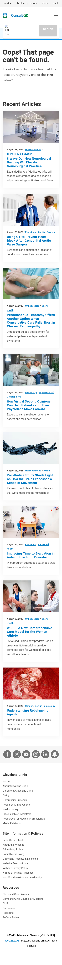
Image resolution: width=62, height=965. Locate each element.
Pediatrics (30, 232)
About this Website (13, 844)
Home (6, 781)
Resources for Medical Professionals (24, 818)
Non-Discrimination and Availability (22, 877)
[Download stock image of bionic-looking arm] (31, 448)
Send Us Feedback (13, 840)
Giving (6, 795)
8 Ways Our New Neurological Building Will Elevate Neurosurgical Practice (29, 162)
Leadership (31, 392)
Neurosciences (33, 149)
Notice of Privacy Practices (18, 872)
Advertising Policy (13, 849)
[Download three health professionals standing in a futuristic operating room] (31, 127)
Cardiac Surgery (46, 232)
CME (5, 903)
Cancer (29, 706)
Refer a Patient (11, 917)
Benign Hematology (45, 706)
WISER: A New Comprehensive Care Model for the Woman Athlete (29, 631)
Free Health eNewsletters (17, 814)
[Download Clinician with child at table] (31, 522)
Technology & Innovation (19, 154)
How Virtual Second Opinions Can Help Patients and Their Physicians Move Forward (28, 405)
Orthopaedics (32, 306)
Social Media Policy (13, 854)
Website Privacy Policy (15, 868)
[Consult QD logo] (20, 15)
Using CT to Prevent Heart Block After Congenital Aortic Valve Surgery (29, 240)
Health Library (10, 809)
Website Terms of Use (15, 863)
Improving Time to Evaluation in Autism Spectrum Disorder (31, 555)
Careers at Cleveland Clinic (18, 790)
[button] (56, 15)
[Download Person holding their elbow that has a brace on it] (31, 284)
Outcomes (9, 908)
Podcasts (8, 912)
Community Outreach (15, 800)
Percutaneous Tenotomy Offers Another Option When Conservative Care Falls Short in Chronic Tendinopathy (31, 320)
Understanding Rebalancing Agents (27, 712)
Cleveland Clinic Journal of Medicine (23, 898)
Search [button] (48, 29)
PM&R (46, 470)
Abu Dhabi (20, 3)
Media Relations (12, 823)
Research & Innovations (16, 804)
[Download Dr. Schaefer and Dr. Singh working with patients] (31, 596)
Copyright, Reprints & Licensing (20, 858)
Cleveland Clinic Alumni (16, 894)
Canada (33, 3)
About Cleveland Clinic (15, 786)
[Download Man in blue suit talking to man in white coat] (31, 210)
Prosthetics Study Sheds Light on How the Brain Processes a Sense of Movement (30, 479)
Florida (45, 3)
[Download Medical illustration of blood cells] (31, 683)
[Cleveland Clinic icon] (5, 15)
